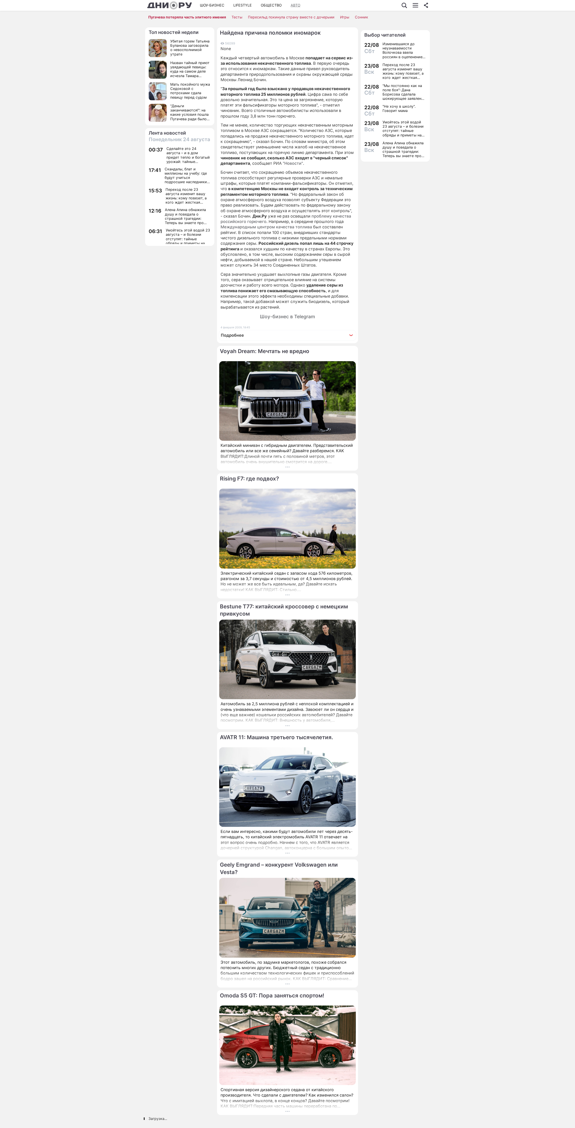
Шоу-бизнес (212, 5)
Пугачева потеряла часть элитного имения (187, 17)
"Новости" (293, 163)
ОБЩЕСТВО (271, 5)
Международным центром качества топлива (266, 227)
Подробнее (232, 335)
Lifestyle (242, 5)
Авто (295, 5)
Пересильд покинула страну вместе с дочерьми (291, 17)
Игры (344, 17)
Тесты (237, 17)
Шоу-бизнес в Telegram (287, 316)
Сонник (361, 17)
